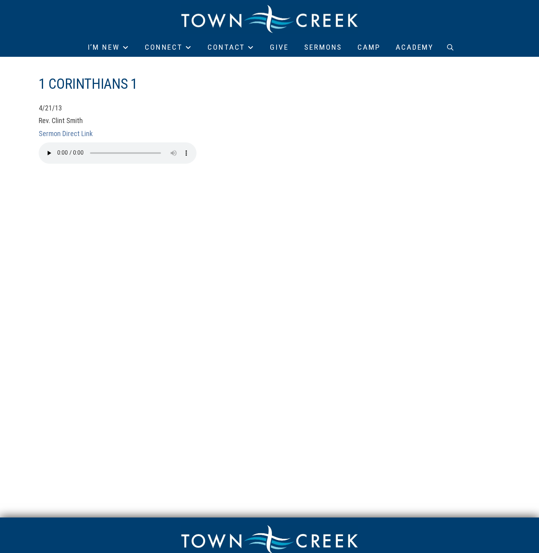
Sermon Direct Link (66, 133)
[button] (450, 47)
